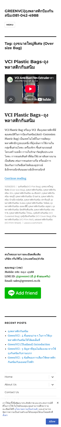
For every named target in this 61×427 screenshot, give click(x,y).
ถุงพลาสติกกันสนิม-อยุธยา (40, 206)
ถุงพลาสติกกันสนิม (34, 190)
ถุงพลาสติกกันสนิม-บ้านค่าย (27, 196)
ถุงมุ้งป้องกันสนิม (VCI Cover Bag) (35, 216)
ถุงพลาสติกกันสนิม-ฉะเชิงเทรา (27, 193)
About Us (10, 384)
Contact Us (12, 392)
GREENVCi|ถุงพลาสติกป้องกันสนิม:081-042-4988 (29, 13)
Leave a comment (33, 223)
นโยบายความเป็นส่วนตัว (26, 409)
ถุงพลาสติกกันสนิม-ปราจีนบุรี (37, 199)
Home (9, 376)
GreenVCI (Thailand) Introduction (29, 344)
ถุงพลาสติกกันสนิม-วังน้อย (37, 203)
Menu (9, 24)
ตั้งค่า (5, 415)
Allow (52, 421)
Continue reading (15, 178)
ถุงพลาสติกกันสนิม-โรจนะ (20, 213)
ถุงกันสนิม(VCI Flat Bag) (29, 186)
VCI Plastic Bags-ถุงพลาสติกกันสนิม (26, 64)
